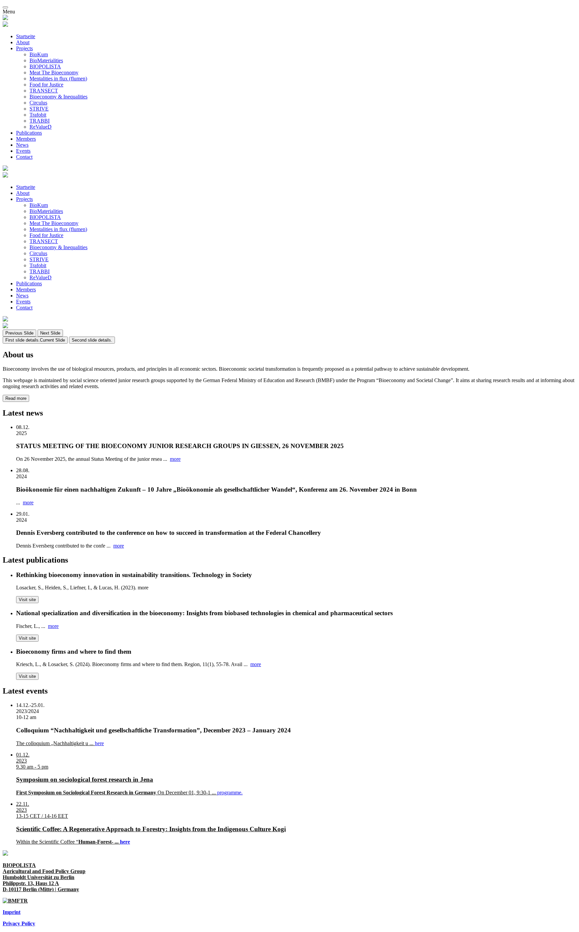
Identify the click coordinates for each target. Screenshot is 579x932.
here (99, 743)
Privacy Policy (19, 923)
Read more (15, 398)
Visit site (27, 599)
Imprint (11, 912)
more (175, 459)
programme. (230, 792)
